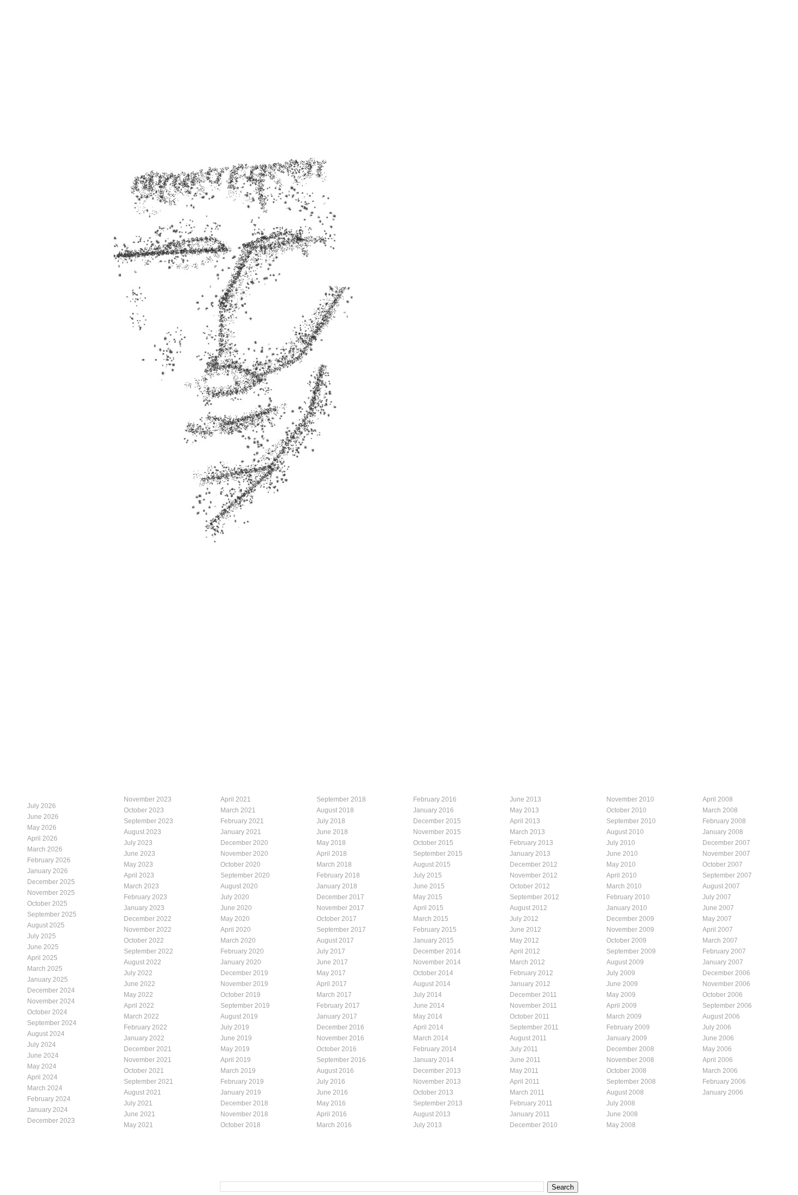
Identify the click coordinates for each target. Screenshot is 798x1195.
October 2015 (433, 843)
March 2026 (44, 849)
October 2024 (47, 1012)
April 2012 (525, 951)
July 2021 (138, 1103)
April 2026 (42, 838)
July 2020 (234, 897)
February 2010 (628, 897)
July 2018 (330, 821)
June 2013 (525, 799)
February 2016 (435, 799)
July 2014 (427, 995)
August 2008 (625, 1092)
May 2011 (524, 1071)
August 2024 (46, 1034)
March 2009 (624, 1016)
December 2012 (534, 864)
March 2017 (334, 995)
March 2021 (238, 810)
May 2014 (427, 1016)
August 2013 (432, 1114)
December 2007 (726, 843)
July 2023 (138, 843)
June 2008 (622, 1114)
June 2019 (236, 1038)
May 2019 (235, 1049)
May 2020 (235, 919)
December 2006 (726, 973)
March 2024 (44, 1088)
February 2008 (724, 821)
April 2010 (621, 875)
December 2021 (148, 1049)
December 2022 (148, 919)
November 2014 (437, 962)
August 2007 (721, 886)
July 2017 (330, 951)
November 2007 (726, 853)
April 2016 (331, 1114)
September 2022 (148, 951)
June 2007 (718, 908)
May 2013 (524, 810)
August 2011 (528, 1038)
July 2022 (138, 973)
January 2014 (433, 1060)
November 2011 (533, 1005)
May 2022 (138, 995)
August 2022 (142, 962)
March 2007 (720, 940)
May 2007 (717, 919)
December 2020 (244, 843)
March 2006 (720, 1071)
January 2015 (433, 940)
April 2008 (717, 799)
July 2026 (41, 806)
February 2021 (242, 821)
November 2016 (340, 1038)
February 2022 (145, 1027)
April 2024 (42, 1077)
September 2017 (341, 929)
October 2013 (433, 1092)
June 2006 (718, 1038)
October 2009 (626, 940)
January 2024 (47, 1110)
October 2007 (722, 864)
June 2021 (139, 1114)
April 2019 (235, 1060)
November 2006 (726, 984)
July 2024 (41, 1044)
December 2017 (340, 897)
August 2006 (721, 1016)
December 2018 (244, 1103)
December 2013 (437, 1071)
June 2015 (429, 886)
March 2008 (720, 810)
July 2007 (716, 897)
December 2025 (51, 882)
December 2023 (51, 1120)
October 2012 (530, 886)
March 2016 (334, 1125)
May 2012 (524, 940)
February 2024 (49, 1099)
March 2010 (624, 886)
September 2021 (148, 1081)
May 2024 (41, 1066)
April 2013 (525, 821)
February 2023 (145, 897)
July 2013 (427, 1125)
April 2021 (235, 799)
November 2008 (630, 1060)
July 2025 (41, 936)
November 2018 (244, 1114)
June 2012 (525, 929)
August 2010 (625, 832)
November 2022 (148, 929)
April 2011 (525, 1081)
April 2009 (621, 1005)
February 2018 (338, 875)
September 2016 (341, 1060)
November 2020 (244, 853)
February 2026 (49, 860)
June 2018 (332, 832)
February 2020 (242, 951)
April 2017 (331, 984)
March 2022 (141, 1016)
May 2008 (621, 1125)
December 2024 (51, 990)
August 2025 (46, 925)
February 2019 (242, 1081)
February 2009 (628, 1027)
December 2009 (630, 919)
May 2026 (41, 827)
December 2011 (533, 995)
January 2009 (626, 1038)
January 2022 (144, 1038)
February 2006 (724, 1081)
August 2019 (239, 1016)
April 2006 (717, 1060)
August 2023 (142, 832)
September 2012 (534, 897)
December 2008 (630, 1049)
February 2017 (338, 1005)
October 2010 (626, 810)
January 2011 (530, 1114)
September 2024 (52, 1023)
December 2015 (437, 821)
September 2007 (727, 875)
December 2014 (437, 951)
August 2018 (335, 810)
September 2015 (438, 853)
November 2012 (534, 875)
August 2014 (432, 984)
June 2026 (43, 817)
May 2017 (331, 973)
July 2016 (330, 1081)
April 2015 (428, 908)
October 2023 (144, 810)
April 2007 (717, 929)
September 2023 (148, 821)
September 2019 (245, 1005)
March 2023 (141, 886)
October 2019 (240, 995)
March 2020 (238, 940)
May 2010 (621, 864)
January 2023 (144, 908)
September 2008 (631, 1081)
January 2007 (722, 962)
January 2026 (47, 871)
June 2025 (43, 947)
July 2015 (427, 875)
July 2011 (524, 1049)
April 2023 (139, 875)
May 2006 (717, 1049)
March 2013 (527, 832)
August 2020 (239, 886)
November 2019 (244, 984)
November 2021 (148, 1060)
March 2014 (430, 1038)
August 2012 (528, 908)
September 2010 (631, 821)
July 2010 (620, 843)
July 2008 (620, 1103)
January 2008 (722, 832)
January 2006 (722, 1092)
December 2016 (340, 1027)
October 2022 (144, 940)
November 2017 (340, 908)
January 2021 (240, 832)
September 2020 (245, 875)
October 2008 (626, 1071)
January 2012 (530, 984)
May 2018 (331, 843)
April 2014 (428, 1027)
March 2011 (527, 1092)
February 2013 (531, 843)
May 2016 (331, 1103)
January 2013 (530, 853)
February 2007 (724, 951)
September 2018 (341, 799)
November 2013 (437, 1081)
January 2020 (240, 962)
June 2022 (139, 984)
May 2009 (621, 995)
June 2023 (139, 853)
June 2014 (429, 1005)
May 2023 (138, 864)
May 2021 (138, 1125)
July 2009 (620, 973)
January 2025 (47, 979)
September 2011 (534, 1027)
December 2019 (244, 973)
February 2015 (435, 929)
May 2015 (427, 897)
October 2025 (47, 903)
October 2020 (240, 864)
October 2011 (529, 1016)
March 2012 (527, 962)
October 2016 (336, 1049)
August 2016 (335, 1071)
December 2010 (534, 1125)
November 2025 (51, 893)
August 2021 (142, 1092)
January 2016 (433, 810)
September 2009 (631, 951)
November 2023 (148, 799)
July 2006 (716, 1027)
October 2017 (336, 919)
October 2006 (722, 995)
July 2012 (524, 919)
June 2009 (622, 984)
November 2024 (51, 1001)
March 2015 (430, 919)
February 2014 (435, 1049)
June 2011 (525, 1060)
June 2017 (332, 962)
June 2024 (43, 1055)
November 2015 (437, 832)
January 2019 (240, 1092)
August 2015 (432, 864)
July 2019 (234, 1027)
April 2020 (235, 929)
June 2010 (622, 853)
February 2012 (531, 973)
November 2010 (630, 799)
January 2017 (336, 1016)
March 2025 (44, 968)
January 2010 (626, 908)
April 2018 (331, 853)
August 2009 (625, 962)
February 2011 (531, 1103)
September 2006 (727, 1005)
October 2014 (433, 973)
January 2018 (336, 886)
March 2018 (334, 864)
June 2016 (332, 1092)
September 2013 (438, 1103)
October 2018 (240, 1125)
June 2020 (236, 908)
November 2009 (630, 929)
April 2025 (42, 958)
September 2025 (52, 914)
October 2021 (144, 1071)
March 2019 (238, 1071)
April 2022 (139, 1005)
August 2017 (335, 940)
